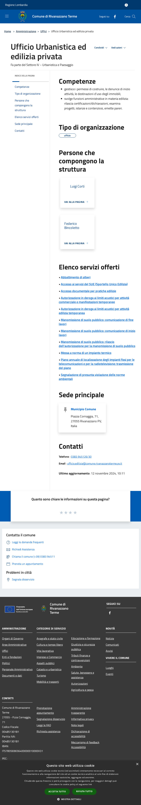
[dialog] (70, 783)
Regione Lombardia (16, 5)
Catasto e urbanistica (49, 669)
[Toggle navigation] (7, 16)
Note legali (77, 725)
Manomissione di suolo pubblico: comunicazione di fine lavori (96, 322)
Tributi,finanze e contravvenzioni (80, 657)
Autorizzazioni (79, 684)
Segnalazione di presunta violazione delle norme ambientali (92, 376)
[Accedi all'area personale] (126, 5)
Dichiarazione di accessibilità (80, 733)
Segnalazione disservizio (51, 719)
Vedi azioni (117, 47)
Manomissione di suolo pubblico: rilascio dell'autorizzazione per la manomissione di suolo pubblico (97, 343)
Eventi (109, 674)
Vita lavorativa (45, 651)
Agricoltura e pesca (82, 690)
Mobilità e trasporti (48, 682)
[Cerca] (134, 16)
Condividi (99, 47)
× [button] (137, 764)
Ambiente (77, 666)
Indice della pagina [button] (25, 75)
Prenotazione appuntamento (45, 710)
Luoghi (110, 668)
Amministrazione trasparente (81, 710)
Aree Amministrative (14, 645)
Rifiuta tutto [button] (84, 791)
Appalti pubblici (46, 663)
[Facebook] (113, 16)
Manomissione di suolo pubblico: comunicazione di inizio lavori (97, 332)
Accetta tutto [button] (57, 791)
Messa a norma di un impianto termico (86, 352)
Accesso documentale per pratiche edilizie (88, 291)
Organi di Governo (12, 638)
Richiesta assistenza (48, 731)
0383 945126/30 (81, 457)
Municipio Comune (83, 409)
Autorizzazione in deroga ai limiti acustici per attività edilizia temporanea (94, 311)
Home (7, 31)
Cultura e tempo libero (50, 645)
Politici (6, 663)
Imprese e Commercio (49, 657)
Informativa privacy (82, 719)
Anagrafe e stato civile (50, 638)
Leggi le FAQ (44, 725)
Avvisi (109, 651)
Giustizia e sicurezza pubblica (83, 646)
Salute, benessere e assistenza (82, 675)
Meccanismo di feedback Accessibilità (85, 744)
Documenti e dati (12, 675)
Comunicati (112, 645)
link (90, 784)
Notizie (110, 638)
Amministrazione (26, 31)
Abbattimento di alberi (75, 277)
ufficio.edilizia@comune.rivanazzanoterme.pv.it (94, 463)
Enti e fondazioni (12, 657)
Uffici (43, 31)
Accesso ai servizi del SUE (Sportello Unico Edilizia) (94, 284)
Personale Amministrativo (17, 669)
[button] (70, 799)
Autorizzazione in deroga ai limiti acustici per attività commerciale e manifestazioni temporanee (94, 300)
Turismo (41, 675)
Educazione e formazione (85, 638)
